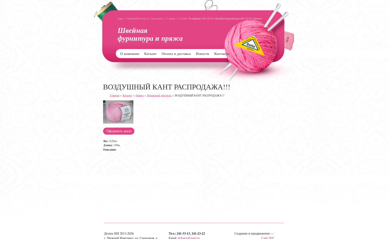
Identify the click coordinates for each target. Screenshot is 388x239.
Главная (114, 95)
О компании (129, 53)
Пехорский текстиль (159, 95)
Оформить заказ (118, 130)
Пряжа (139, 95)
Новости (202, 53)
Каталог (150, 53)
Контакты (221, 53)
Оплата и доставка (176, 53)
